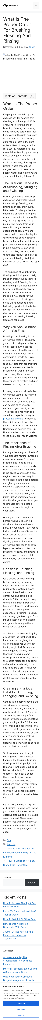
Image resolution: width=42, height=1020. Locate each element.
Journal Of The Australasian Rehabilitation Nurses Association (18, 935)
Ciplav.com (10, 5)
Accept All (21, 1003)
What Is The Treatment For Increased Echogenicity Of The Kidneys (19, 852)
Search (7, 877)
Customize (21, 1009)
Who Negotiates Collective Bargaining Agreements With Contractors (18, 980)
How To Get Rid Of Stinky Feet (19, 919)
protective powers (13, 418)
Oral (9, 840)
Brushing (11, 844)
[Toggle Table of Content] (31, 96)
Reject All (21, 1015)
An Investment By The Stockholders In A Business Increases (17, 961)
